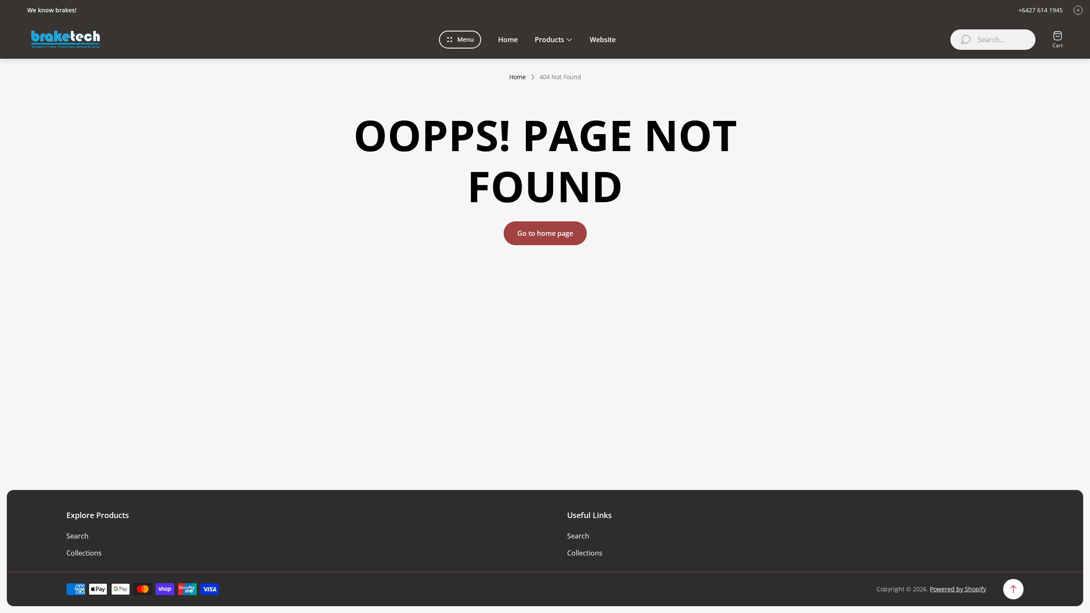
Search (77, 536)
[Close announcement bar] (1078, 10)
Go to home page (545, 233)
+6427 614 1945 (1040, 10)
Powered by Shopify (958, 589)
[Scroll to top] (1013, 589)
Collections (84, 553)
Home (517, 77)
